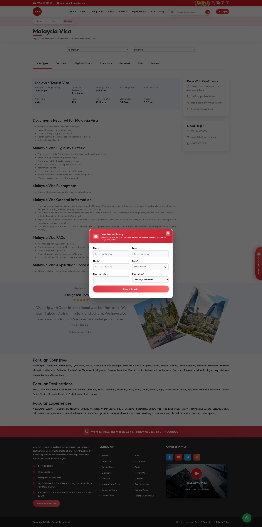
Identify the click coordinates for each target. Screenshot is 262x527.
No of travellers (100, 274)
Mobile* (96, 261)
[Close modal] (168, 233)
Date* (135, 261)
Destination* (138, 274)
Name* (96, 248)
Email (134, 248)
